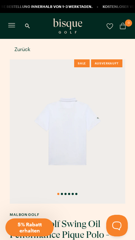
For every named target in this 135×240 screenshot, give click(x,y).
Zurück (22, 49)
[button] (29, 227)
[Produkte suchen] (27, 26)
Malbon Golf (25, 214)
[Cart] (121, 26)
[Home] (67, 25)
